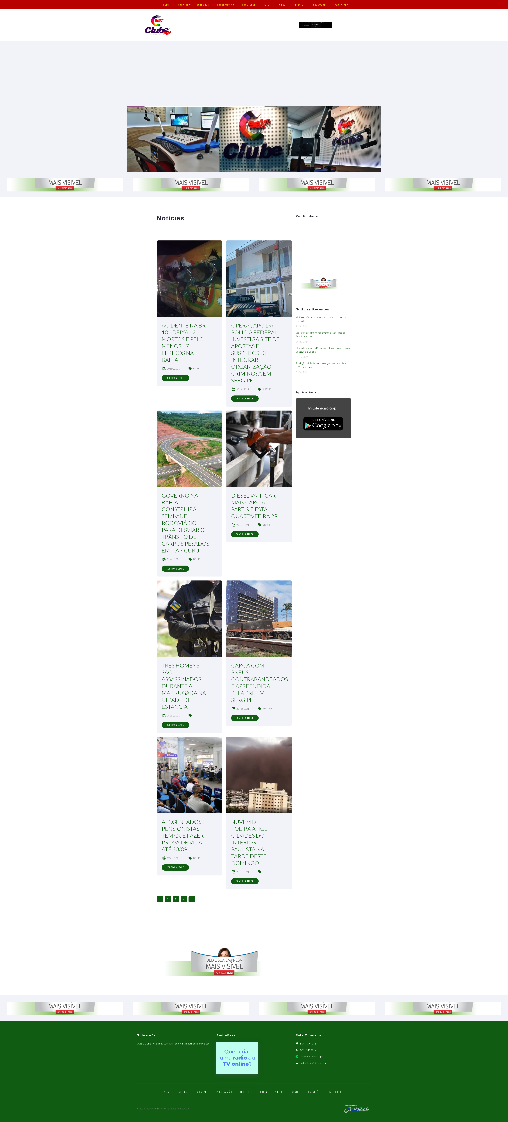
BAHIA (196, 368)
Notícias (183, 4)
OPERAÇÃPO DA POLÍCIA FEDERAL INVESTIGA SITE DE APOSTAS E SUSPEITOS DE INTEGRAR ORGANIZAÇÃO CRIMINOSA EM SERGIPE (255, 353)
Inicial (166, 4)
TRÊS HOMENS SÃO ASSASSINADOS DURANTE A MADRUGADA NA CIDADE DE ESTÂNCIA (184, 686)
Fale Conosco (337, 1092)
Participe (340, 4)
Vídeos (283, 4)
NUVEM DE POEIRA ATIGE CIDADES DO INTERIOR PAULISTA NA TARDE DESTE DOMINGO (249, 842)
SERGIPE (267, 389)
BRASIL (266, 524)
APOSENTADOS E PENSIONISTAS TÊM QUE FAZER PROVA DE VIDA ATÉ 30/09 (184, 835)
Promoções (320, 4)
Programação (225, 4)
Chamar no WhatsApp (311, 1056)
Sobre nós (203, 4)
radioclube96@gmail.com (313, 1063)
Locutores (248, 4)
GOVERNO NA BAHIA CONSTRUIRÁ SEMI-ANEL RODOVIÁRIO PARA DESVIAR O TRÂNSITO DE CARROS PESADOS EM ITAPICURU (185, 523)
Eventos (300, 4)
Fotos (267, 4)
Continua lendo (175, 378)
